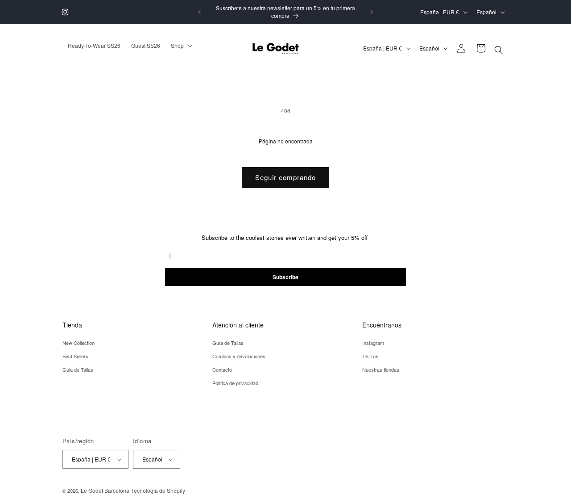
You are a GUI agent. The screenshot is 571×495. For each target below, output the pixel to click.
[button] (499, 50)
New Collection (78, 342)
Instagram (373, 342)
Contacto (222, 369)
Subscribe (285, 277)
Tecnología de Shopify (158, 490)
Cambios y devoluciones (238, 356)
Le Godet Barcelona (105, 490)
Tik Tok (370, 356)
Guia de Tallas (77, 369)
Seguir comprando (285, 177)
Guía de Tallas (228, 342)
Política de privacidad (235, 382)
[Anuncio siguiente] (371, 12)
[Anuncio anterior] (199, 12)
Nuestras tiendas (380, 369)
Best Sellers (75, 356)
